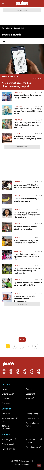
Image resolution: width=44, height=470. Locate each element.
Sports (29, 398)
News (4, 41)
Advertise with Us (8, 419)
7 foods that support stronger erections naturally (26, 200)
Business (6, 403)
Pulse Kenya (7, 449)
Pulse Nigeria (7, 439)
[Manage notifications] (39, 465)
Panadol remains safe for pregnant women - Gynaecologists (25, 298)
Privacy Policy (32, 413)
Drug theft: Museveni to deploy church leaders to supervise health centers (27, 270)
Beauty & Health (10, 76)
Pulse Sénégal (32, 447)
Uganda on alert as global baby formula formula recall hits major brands (28, 111)
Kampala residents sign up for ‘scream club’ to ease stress (27, 241)
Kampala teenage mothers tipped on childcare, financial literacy (26, 256)
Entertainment (8, 394)
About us (6, 413)
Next (22, 339)
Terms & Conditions (6, 427)
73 (35, 346)
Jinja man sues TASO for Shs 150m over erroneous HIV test (26, 186)
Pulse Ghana (7, 444)
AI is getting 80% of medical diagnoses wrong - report (17, 84)
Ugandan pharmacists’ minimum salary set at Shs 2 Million (28, 283)
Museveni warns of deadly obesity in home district (25, 228)
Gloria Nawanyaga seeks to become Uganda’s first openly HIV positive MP (27, 214)
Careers (29, 394)
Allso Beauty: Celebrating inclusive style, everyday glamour (28, 137)
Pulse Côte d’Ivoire (30, 440)
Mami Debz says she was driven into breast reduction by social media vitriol (27, 124)
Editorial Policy (32, 418)
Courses (29, 389)
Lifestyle (9, 28)
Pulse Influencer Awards (33, 424)
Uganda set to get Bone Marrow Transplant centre (27, 96)
